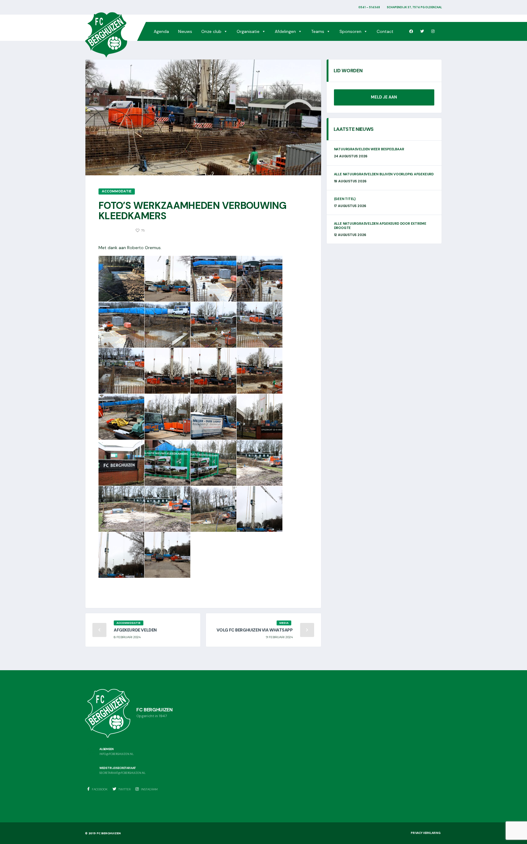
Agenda (161, 31)
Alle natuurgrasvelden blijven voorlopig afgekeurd (384, 174)
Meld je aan (384, 97)
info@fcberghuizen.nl (116, 754)
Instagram (149, 789)
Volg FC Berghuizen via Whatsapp (255, 630)
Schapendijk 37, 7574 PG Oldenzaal (414, 7)
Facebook (99, 789)
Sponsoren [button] (350, 31)
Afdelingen (285, 31)
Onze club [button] (211, 31)
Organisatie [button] (248, 31)
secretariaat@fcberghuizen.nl (122, 773)
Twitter (124, 789)
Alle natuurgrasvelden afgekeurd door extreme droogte (380, 225)
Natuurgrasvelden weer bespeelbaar (369, 149)
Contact (385, 31)
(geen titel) (345, 199)
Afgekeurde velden (135, 630)
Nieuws (185, 31)
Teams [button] (317, 31)
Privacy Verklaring (425, 833)
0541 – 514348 (369, 7)
